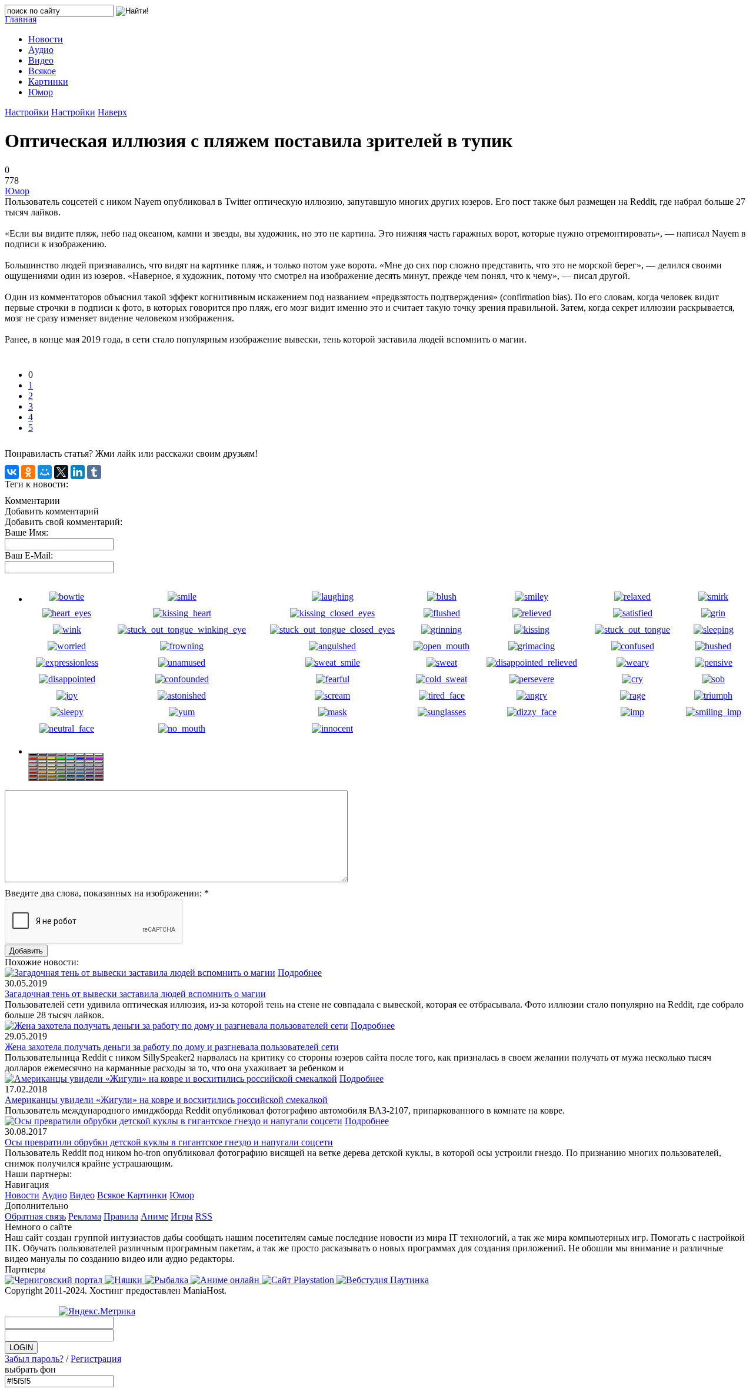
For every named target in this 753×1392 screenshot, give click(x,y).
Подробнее (300, 973)
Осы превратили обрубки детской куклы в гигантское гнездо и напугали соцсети (169, 1142)
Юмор (17, 191)
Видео (82, 1195)
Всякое (112, 1195)
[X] (61, 472)
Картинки (147, 1195)
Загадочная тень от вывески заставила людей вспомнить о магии (135, 994)
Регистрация (96, 1359)
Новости (22, 1195)
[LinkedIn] (78, 472)
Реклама (84, 1216)
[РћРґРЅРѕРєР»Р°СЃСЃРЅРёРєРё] (28, 472)
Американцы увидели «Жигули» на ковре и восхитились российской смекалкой (166, 1100)
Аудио (54, 1195)
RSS (203, 1216)
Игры (182, 1216)
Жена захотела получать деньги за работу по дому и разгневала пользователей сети (172, 1047)
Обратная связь (35, 1216)
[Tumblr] (94, 472)
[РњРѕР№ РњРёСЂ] (45, 472)
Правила (121, 1216)
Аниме (154, 1216)
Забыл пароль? (34, 1359)
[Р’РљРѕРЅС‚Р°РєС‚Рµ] (12, 472)
